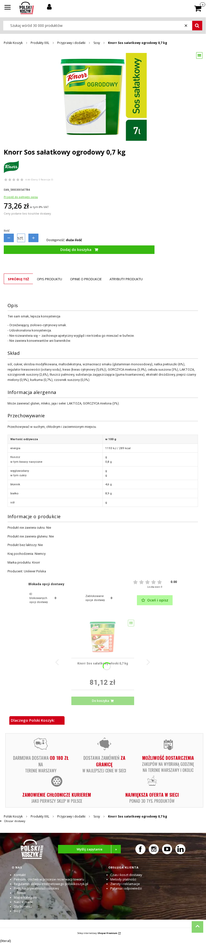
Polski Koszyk (13, 43)
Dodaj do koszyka (75, 249)
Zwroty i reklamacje (125, 884)
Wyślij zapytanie (97, 849)
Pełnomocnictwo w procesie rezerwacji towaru (49, 879)
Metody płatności (123, 879)
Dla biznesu (23, 906)
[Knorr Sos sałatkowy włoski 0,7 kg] (102, 637)
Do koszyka (100, 701)
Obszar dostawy (14, 821)
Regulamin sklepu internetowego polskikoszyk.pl (51, 884)
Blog (17, 911)
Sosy (96, 43)
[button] (7, 8)
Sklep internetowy (97, 933)
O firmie (20, 893)
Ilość (7, 230)
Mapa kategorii (25, 897)
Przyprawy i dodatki (71, 43)
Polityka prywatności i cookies (36, 888)
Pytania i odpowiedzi (126, 888)
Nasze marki (23, 902)
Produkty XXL (40, 43)
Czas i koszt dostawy (126, 874)
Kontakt (20, 874)
